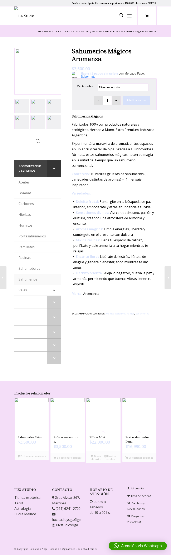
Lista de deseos (141, 496)
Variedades (85, 86)
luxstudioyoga (66, 525)
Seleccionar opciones (33, 456)
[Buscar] (119, 15)
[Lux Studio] (24, 15)
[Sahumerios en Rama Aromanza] (3, 277)
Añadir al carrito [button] (96, 457)
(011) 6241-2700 (67, 508)
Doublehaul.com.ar (86, 548)
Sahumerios (142, 313)
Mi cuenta (137, 488)
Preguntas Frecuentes (136, 518)
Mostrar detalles (111, 457)
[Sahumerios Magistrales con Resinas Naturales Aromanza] (168, 277)
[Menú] (129, 15)
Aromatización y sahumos (120, 313)
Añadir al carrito (136, 100)
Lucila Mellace (25, 514)
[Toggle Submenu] (54, 168)
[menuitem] (119, 15)
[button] (138, 546)
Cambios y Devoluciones (136, 505)
